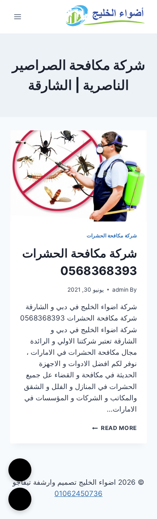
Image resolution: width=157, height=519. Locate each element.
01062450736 (78, 493)
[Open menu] (18, 16)
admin (120, 289)
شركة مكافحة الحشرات (112, 235)
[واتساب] (19, 499)
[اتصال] (19, 469)
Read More (114, 428)
